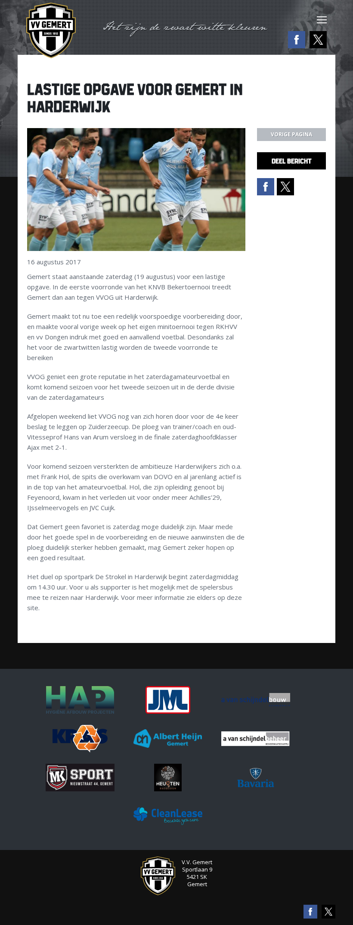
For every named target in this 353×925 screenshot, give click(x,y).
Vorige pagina (291, 134)
